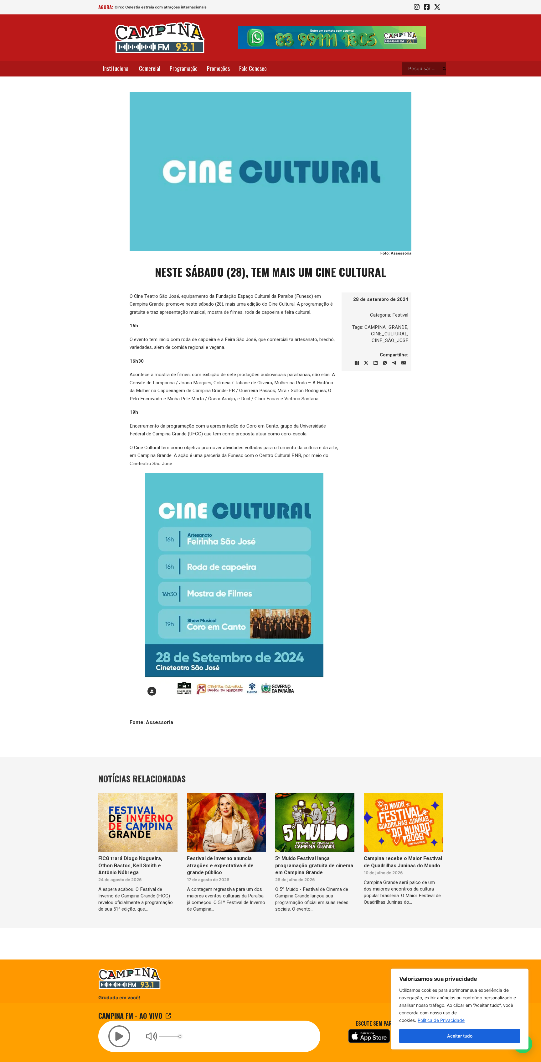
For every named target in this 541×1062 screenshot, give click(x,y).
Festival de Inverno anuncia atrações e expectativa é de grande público (220, 865)
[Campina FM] (160, 37)
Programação (184, 68)
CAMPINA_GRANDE (385, 327)
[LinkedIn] (375, 363)
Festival (400, 315)
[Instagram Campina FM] (417, 7)
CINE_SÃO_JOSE (390, 340)
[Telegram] (394, 363)
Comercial (149, 68)
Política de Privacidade (441, 1020)
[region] (459, 1009)
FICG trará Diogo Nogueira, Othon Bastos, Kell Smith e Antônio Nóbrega (130, 865)
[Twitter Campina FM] (437, 7)
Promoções (218, 68)
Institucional (116, 68)
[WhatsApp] (384, 363)
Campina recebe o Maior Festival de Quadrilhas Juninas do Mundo (403, 862)
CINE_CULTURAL (389, 333)
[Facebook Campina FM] (427, 7)
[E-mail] (403, 363)
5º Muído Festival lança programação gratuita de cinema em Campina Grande (314, 865)
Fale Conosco (253, 68)
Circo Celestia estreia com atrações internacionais (161, 7)
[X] (366, 363)
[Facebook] (356, 363)
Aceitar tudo (459, 1035)
